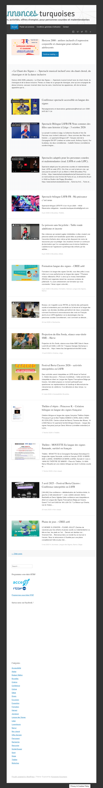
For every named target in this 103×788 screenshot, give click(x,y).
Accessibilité (57, 394)
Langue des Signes (79, 289)
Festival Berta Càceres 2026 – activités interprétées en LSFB (62, 366)
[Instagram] (86, 31)
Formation (62, 289)
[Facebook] (73, 31)
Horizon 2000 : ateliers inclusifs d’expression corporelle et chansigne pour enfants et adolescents (65, 44)
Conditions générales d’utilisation (49, 27)
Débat (61, 254)
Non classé (58, 471)
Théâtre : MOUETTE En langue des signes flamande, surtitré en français (63, 446)
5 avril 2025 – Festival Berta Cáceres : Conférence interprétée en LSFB (61, 484)
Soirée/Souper (17, 749)
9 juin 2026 (45, 213)
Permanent (16, 738)
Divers (14, 696)
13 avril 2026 (46, 353)
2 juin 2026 (45, 289)
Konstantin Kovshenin (59, 776)
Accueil (14, 27)
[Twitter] (82, 31)
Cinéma (55, 353)
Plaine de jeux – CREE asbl (56, 521)
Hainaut (69, 289)
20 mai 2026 (46, 322)
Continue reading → (50, 54)
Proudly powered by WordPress (23, 776)
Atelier (14, 671)
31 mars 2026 (46, 394)
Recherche (56, 322)
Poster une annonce (27, 27)
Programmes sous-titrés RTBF (23, 595)
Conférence (15, 101)
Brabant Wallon (17, 675)
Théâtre (25, 101)
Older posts (17, 553)
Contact (66, 27)
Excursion (15, 699)
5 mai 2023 (45, 544)
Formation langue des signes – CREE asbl (63, 266)
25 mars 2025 (46, 509)
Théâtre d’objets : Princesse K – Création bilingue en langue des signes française (63, 408)
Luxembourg (16, 724)
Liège (21, 101)
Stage (80, 544)
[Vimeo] (77, 31)
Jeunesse (55, 544)
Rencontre (15, 745)
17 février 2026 (47, 432)
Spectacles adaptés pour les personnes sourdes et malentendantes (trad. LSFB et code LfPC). (65, 159)
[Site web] (90, 31)
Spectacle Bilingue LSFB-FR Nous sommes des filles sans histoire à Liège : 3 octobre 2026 (66, 125)
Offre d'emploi (17, 735)
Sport (14, 752)
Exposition (15, 703)
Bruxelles (15, 159)
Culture (14, 689)
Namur (44, 291)
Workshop (15, 763)
